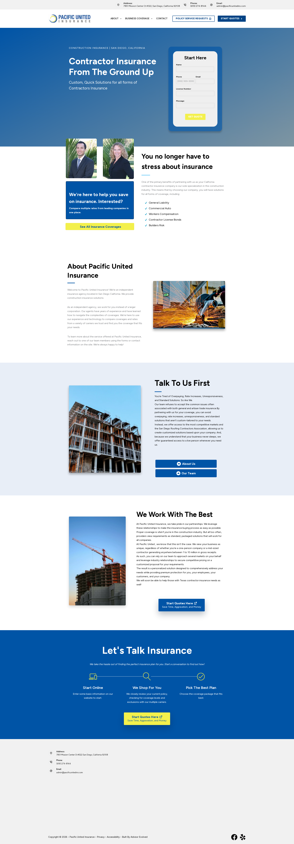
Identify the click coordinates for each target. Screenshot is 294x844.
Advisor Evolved (139, 837)
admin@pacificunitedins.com (231, 6)
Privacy (101, 837)
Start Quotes (230, 18)
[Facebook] (234, 837)
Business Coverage (137, 18)
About (115, 18)
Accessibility (113, 837)
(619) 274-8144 (198, 6)
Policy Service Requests (192, 18)
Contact (162, 18)
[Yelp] (243, 837)
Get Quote (195, 116)
